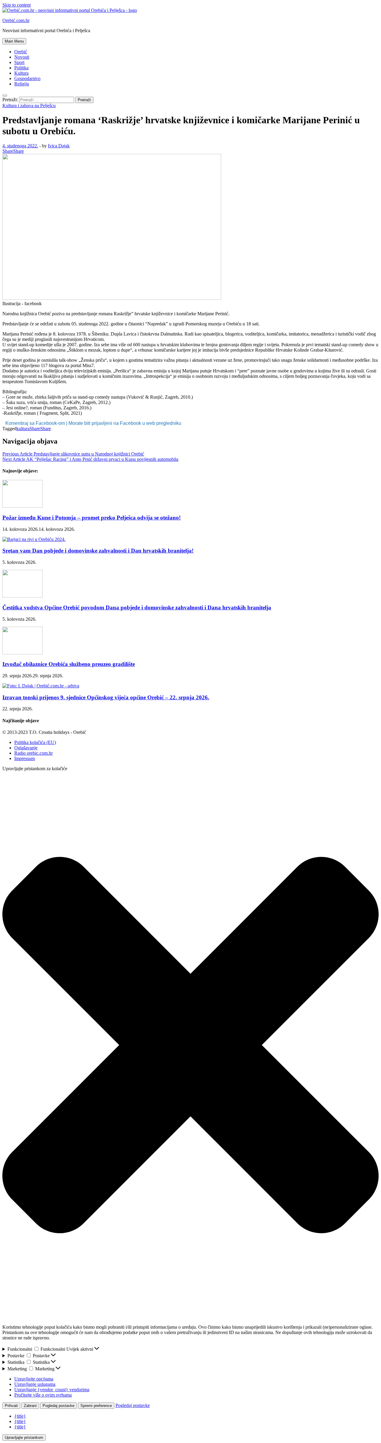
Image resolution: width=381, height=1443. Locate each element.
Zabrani (30, 1405)
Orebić (20, 51)
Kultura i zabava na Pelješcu (29, 105)
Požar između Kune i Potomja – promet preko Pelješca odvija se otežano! (91, 517)
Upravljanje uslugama (34, 1384)
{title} (20, 1416)
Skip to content (16, 4)
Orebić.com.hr (15, 20)
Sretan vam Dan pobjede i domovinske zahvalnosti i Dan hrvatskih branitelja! (97, 550)
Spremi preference (96, 1405)
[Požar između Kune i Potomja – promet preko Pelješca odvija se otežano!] (22, 505)
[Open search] (4, 95)
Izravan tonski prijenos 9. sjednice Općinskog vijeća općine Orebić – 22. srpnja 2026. (105, 697)
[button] (190, 1045)
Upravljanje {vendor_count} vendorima (51, 1389)
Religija (21, 83)
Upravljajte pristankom (24, 1437)
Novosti (21, 57)
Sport (19, 62)
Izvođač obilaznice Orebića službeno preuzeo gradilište (68, 664)
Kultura (21, 73)
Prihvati (11, 1405)
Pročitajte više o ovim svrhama (43, 1394)
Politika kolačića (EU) (35, 742)
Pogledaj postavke (58, 1405)
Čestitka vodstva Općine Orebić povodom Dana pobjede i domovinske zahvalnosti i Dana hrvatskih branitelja (136, 607)
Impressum (24, 758)
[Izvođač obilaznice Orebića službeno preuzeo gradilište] (22, 652)
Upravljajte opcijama (33, 1378)
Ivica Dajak (59, 145)
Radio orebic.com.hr (33, 753)
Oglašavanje (26, 747)
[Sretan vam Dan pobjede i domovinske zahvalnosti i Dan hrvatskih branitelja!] (33, 539)
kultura (22, 428)
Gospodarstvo (27, 78)
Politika (21, 67)
